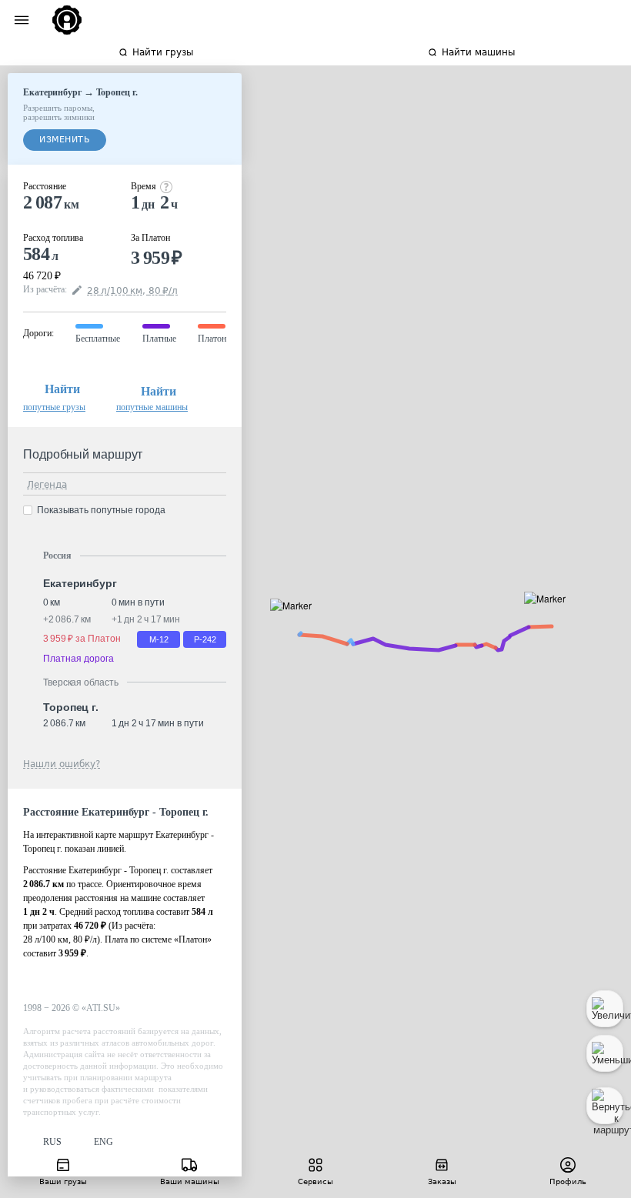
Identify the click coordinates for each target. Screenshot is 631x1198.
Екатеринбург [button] (80, 583)
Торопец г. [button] (70, 707)
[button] (550, 616)
